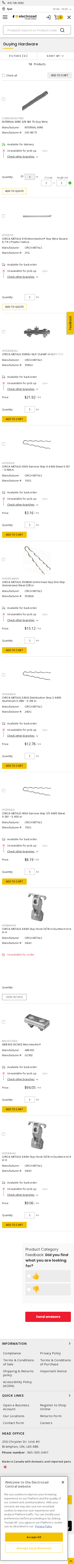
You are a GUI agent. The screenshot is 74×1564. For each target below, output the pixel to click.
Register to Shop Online (53, 1407)
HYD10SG (8, 463)
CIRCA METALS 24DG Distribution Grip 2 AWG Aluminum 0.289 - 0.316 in (31, 699)
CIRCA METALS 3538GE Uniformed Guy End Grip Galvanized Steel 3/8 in (33, 583)
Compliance (12, 1353)
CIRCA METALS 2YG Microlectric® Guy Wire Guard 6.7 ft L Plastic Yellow (34, 240)
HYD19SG (8, 809)
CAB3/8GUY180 (13, 118)
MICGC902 (9, 1041)
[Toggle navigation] (5, 17)
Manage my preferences (34, 1548)
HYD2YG (8, 235)
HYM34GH (9, 925)
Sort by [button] (53, 56)
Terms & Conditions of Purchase (55, 1362)
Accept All (34, 1537)
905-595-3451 (38, 1452)
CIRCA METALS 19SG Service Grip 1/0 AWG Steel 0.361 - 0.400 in (33, 815)
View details (14, 997)
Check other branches (21, 156)
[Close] (62, 1482)
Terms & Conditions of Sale (18, 1362)
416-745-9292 (15, 3)
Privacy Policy (50, 1353)
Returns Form (50, 1416)
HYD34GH (9, 1153)
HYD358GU (10, 351)
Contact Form (13, 1423)
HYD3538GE (10, 578)
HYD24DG (9, 694)
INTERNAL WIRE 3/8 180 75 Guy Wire (25, 121)
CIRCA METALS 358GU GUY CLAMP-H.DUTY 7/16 (33, 354)
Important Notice (53, 1371)
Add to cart (14, 419)
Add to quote (14, 191)
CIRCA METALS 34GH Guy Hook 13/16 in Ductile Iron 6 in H (36, 930)
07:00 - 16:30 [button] (60, 9)
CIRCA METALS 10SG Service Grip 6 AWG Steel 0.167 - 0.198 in (36, 468)
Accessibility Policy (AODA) (17, 1384)
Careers (46, 1423)
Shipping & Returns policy (18, 1373)
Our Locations (13, 1416)
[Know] (22, 176)
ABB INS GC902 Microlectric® (21, 1044)
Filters (17, 56)
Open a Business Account (16, 1407)
